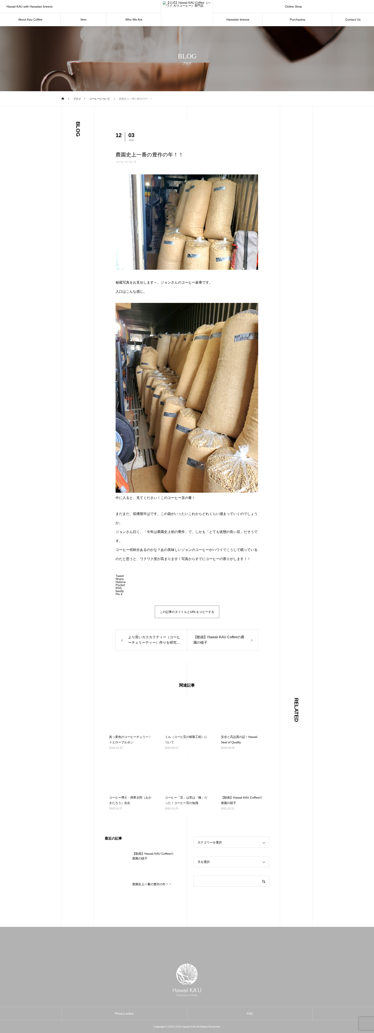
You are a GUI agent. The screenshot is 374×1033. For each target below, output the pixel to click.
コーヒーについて (126, 161)
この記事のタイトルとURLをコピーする (187, 612)
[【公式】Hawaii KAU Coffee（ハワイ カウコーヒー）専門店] (187, 13)
